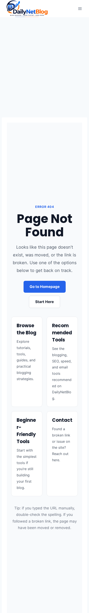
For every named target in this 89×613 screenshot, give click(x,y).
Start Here (44, 302)
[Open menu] (80, 8)
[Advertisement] (44, 63)
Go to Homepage (45, 286)
